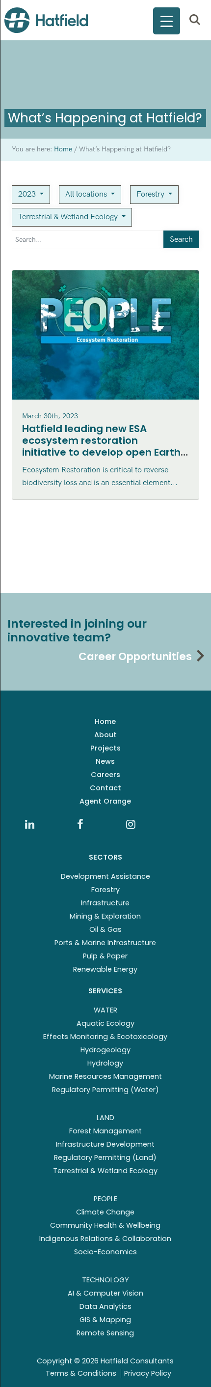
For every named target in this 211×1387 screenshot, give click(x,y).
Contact (105, 788)
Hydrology (105, 1063)
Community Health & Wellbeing (105, 1225)
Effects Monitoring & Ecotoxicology (105, 1036)
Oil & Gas (105, 929)
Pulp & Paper (105, 956)
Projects (105, 748)
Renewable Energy (105, 969)
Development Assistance (105, 876)
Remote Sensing (105, 1333)
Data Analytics (105, 1306)
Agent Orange (105, 801)
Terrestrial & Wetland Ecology (69, 217)
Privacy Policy (147, 1373)
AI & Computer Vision (105, 1293)
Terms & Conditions (81, 1373)
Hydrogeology (105, 1050)
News (105, 761)
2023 (28, 194)
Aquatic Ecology (105, 1023)
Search (181, 239)
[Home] (46, 20)
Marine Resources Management (105, 1076)
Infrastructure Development (105, 1144)
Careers (105, 775)
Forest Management (105, 1131)
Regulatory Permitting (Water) (105, 1090)
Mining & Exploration (105, 916)
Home (105, 721)
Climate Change (105, 1212)
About (105, 735)
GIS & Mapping (105, 1320)
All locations (87, 194)
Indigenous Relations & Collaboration (105, 1238)
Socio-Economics (105, 1252)
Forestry (151, 194)
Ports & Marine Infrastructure (105, 943)
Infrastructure (105, 903)
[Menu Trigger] (166, 20)
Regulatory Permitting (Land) (105, 1157)
